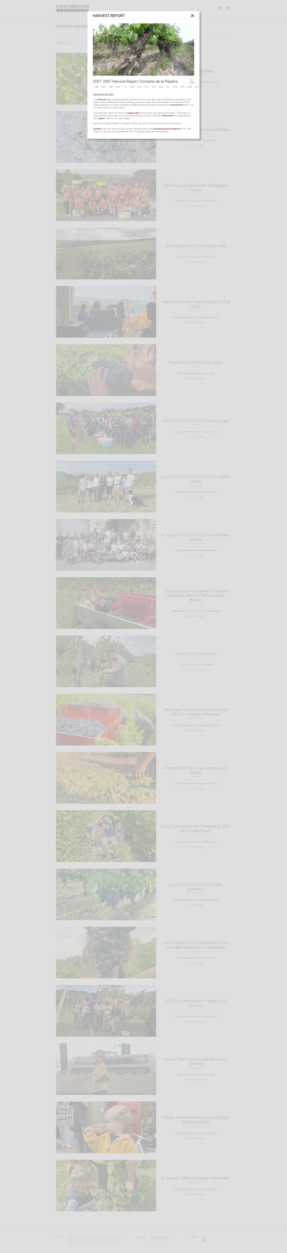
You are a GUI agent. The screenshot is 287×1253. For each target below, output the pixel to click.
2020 (190, 87)
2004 (103, 87)
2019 (182, 87)
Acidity (97, 128)
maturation (168, 115)
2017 (168, 87)
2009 (132, 87)
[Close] (192, 15)
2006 (118, 87)
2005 (111, 87)
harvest (102, 99)
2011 (147, 87)
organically (133, 113)
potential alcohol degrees (167, 128)
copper (101, 118)
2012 (161, 87)
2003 (96, 87)
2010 (139, 87)
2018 (175, 87)
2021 (197, 87)
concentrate (176, 105)
